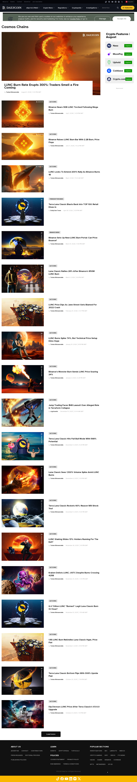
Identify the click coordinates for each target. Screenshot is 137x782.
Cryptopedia (64, 751)
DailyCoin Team (55, 210)
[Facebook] (109, 2)
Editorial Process (32, 755)
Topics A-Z (75, 751)
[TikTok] (106, 2)
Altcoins (53, 102)
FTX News (121, 755)
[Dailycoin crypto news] (12, 7)
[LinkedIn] (115, 2)
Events (12, 2)
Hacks (92, 760)
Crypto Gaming (96, 755)
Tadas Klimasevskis (12, 92)
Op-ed (110, 764)
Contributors (36, 751)
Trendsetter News (56, 199)
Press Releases (17, 755)
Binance (108, 760)
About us (5, 2)
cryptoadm (54, 411)
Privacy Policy (73, 759)
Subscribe (129, 8)
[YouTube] (112, 2)
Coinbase (117, 760)
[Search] (118, 8)
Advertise (27, 2)
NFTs (92, 764)
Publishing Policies (18, 760)
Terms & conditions (71, 764)
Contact (19, 2)
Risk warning (55, 764)
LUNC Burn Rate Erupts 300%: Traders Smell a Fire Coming (41, 86)
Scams (99, 760)
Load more (50, 734)
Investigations (96, 751)
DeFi (106, 755)
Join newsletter (37, 2)
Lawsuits (113, 751)
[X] (122, 2)
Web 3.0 (122, 751)
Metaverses (100, 764)
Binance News (54, 232)
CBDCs (112, 755)
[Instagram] (119, 2)
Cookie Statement (57, 759)
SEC (106, 751)
